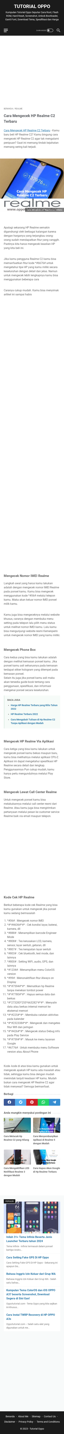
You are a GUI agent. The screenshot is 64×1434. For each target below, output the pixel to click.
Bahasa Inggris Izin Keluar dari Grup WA (31, 1273)
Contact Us (50, 1416)
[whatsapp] (43, 1102)
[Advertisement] (32, 71)
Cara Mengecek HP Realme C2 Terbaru (27, 130)
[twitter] (20, 1102)
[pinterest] (32, 1102)
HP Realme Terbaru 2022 (24, 714)
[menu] (8, 30)
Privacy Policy (26, 1421)
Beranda (10, 1416)
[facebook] (9, 1102)
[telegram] (54, 1102)
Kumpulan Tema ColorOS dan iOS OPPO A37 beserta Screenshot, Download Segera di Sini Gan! (30, 1294)
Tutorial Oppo (32, 6)
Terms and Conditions (48, 1421)
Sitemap (36, 1416)
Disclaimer (9, 1421)
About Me (23, 1416)
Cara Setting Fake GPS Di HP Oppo (27, 1257)
